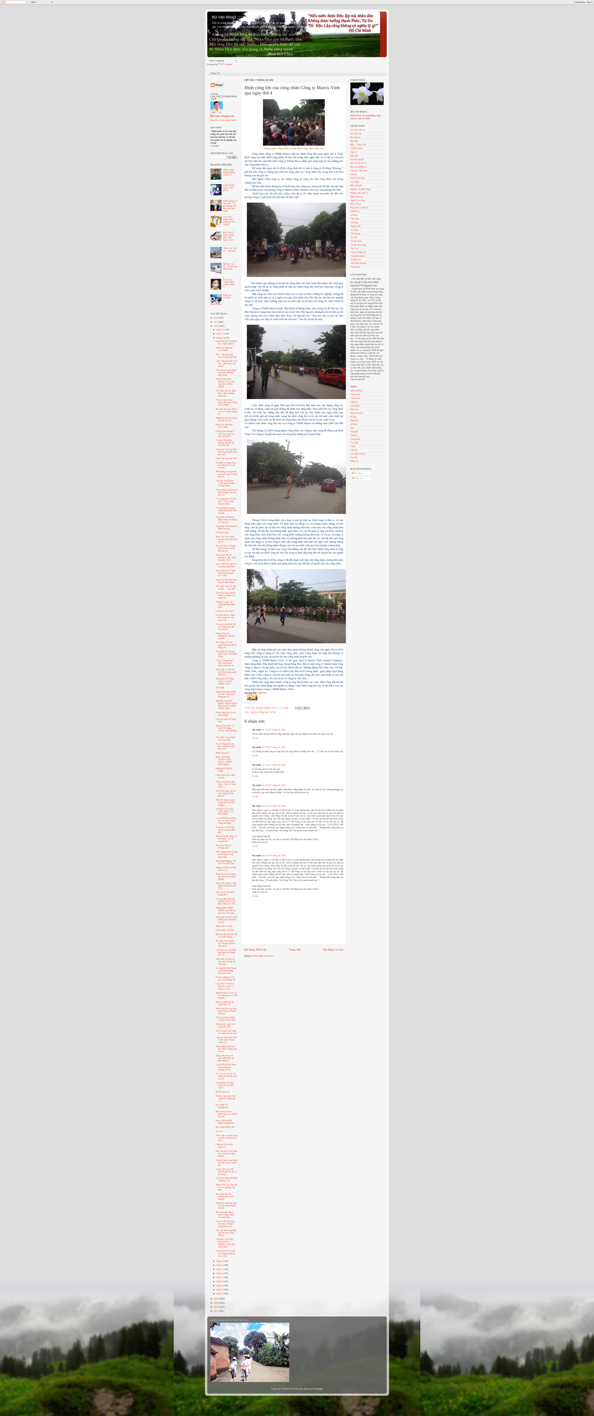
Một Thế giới (356, 185)
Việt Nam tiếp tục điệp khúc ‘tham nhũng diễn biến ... (225, 393)
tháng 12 (220, 329)
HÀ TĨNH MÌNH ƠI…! (226, 1127)
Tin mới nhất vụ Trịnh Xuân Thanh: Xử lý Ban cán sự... (225, 548)
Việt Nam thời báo (358, 263)
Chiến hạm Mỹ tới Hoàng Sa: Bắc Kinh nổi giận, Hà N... (226, 557)
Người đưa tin (356, 196)
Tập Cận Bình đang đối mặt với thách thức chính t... (226, 1232)
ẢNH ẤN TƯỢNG (227, 296)
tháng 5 (219, 1277)
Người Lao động (357, 200)
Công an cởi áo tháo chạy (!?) (224, 1145)
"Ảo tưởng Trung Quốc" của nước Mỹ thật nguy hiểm (226, 372)
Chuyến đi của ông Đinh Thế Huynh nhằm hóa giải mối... (226, 452)
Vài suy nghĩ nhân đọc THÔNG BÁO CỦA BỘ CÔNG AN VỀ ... (226, 901)
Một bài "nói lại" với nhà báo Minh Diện (230, 266)
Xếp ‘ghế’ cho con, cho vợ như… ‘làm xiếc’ (226, 587)
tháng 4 (219, 1281)
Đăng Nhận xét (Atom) (263, 956)
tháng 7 (219, 1269)
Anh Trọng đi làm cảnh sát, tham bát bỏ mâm (226, 1032)
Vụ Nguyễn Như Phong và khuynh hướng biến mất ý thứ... (226, 970)
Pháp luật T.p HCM (359, 207)
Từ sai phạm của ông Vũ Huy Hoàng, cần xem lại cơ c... (226, 492)
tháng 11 (220, 333)
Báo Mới (354, 141)
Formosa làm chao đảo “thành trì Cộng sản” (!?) (226, 1098)
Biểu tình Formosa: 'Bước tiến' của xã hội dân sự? (226, 1114)
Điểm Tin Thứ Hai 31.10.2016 (224, 349)
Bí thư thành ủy (222, 1092)
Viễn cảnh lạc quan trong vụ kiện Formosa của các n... (226, 1138)
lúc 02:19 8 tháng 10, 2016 (274, 855)
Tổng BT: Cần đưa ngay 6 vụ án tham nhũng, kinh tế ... (226, 1205)
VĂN (352, 446)
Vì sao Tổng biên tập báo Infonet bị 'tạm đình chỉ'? (225, 746)
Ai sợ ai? (219, 1131)
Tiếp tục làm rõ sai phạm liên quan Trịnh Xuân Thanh (226, 402)
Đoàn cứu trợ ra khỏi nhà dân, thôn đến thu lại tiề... (226, 539)
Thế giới (354, 431)
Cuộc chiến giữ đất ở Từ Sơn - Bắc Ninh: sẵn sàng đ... (226, 363)
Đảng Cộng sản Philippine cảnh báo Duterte (225, 635)
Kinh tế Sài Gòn (357, 178)
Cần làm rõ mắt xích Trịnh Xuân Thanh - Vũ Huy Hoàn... (226, 483)
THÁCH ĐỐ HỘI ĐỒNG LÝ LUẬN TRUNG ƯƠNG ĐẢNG (225, 383)
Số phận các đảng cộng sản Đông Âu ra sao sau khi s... (226, 465)
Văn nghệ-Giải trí (358, 454)
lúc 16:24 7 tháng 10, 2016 (274, 730)
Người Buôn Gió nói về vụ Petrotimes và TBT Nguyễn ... (226, 995)
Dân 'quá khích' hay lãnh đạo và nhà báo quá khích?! (226, 1153)
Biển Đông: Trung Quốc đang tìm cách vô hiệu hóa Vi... (226, 474)
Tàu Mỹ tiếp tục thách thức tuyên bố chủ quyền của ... (225, 617)
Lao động (354, 182)
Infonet (353, 174)
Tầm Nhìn (354, 219)
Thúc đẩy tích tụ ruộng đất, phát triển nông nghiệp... (226, 876)
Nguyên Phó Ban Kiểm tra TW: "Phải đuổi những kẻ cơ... (226, 694)
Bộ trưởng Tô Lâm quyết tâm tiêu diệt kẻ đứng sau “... (226, 644)
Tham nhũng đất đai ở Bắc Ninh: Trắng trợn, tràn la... (226, 1049)
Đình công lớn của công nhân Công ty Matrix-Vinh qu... (226, 1011)
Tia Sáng (354, 230)
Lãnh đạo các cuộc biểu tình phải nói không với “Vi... (226, 952)
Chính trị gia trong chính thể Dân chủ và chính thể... (226, 1162)
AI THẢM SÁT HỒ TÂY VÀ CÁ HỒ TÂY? (224, 1085)
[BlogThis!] (299, 708)
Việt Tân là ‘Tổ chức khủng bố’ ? (225, 893)
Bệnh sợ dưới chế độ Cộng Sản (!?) (225, 1003)
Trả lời (255, 738)
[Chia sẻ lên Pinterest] (308, 708)
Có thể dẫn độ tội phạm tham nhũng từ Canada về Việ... (226, 1067)
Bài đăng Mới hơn (255, 949)
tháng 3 (219, 1285)
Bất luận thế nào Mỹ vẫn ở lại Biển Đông (226, 935)
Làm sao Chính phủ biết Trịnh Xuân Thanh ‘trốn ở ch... (226, 1039)
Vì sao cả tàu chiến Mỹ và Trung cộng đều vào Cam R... (226, 626)
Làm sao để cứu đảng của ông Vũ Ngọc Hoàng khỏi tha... (225, 1223)
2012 (216, 1311)
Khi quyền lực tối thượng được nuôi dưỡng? (225, 1196)
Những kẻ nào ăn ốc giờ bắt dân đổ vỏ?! (226, 419)
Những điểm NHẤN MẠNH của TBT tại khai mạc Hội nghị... (226, 910)
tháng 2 (219, 1289)
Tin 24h (353, 237)
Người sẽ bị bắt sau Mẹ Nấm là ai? (226, 868)
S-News (353, 215)
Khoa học (354, 409)
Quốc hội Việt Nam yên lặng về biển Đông (226, 581)
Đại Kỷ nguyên (357, 159)
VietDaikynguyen (358, 256)
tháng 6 (219, 1273)
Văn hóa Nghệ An (358, 252)
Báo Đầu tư (355, 137)
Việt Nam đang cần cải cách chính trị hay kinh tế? (225, 793)
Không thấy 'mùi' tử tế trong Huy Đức (225, 1025)
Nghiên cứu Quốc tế (359, 193)
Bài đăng (358, 473)
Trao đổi (354, 443)
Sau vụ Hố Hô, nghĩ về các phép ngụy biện (226, 565)
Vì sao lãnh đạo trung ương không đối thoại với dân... (226, 510)
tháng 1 (219, 1293)
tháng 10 (220, 338)
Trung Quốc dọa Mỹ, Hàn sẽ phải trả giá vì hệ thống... (226, 1171)
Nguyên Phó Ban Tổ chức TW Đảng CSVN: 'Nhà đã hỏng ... (226, 729)
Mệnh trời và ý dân (224, 926)
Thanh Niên (355, 226)
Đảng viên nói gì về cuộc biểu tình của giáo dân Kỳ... (225, 1058)
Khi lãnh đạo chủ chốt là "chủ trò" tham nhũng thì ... (226, 411)
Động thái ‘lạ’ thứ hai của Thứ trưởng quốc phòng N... (226, 672)
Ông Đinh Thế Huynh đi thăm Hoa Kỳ (226, 527)
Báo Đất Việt (356, 133)
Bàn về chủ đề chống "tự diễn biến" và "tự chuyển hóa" (226, 838)
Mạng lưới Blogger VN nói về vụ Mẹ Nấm (226, 862)
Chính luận (355, 398)
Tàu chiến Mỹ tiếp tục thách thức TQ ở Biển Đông (226, 654)
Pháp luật (264, 712)
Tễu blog (354, 222)
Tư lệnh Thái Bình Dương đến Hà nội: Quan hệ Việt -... (225, 442)
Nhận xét (358, 478)
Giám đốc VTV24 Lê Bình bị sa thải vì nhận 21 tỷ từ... (225, 986)
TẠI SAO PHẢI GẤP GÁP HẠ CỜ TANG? (229, 221)
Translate (228, 64)
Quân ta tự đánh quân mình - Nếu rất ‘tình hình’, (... (226, 784)
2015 (216, 1299)
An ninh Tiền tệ (357, 130)
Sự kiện (353, 424)
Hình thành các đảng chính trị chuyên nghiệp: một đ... (225, 681)
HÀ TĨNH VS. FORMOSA (222, 1106)
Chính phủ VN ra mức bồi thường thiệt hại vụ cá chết (225, 1253)
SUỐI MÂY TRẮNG (225, 930)
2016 (216, 326)
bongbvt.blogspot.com (223, 116)
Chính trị (254, 712)
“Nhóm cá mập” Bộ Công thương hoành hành (225, 604)
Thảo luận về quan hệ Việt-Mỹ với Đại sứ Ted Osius (225, 961)
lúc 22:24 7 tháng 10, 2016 (274, 765)
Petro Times (355, 204)
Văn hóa (354, 450)
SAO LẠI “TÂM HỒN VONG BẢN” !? (229, 283)
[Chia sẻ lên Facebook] (305, 708)
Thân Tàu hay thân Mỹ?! (226, 458)
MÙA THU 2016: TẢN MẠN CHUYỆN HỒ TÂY (226, 885)
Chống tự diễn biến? (224, 611)
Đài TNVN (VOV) (358, 163)
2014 (216, 1303)
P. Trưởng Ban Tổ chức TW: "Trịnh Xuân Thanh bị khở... (226, 501)
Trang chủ (215, 73)
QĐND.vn (354, 211)
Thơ (352, 428)
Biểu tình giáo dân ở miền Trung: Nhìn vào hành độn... (225, 1214)
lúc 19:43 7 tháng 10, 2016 (274, 747)
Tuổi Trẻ (354, 248)
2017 (216, 322)
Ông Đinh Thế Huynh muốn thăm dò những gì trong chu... (226, 519)
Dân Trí (353, 152)
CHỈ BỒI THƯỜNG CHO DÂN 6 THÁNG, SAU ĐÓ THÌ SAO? (225, 1243)
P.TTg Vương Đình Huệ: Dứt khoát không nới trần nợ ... (226, 663)
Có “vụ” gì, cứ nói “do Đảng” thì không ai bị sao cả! (226, 1076)
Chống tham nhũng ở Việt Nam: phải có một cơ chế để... (225, 433)
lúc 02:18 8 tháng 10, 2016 (274, 806)
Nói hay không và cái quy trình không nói (225, 978)
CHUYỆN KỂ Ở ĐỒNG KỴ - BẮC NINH (226, 342)
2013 (216, 1307)
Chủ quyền (355, 405)
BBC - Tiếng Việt (358, 144)
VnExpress (355, 267)
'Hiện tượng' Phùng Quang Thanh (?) (229, 172)
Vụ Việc (272, 712)
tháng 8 (219, 1265)
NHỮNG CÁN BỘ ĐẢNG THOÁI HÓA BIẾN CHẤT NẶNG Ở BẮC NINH (226, 705)
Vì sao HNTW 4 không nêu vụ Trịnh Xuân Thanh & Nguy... (226, 820)
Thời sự (353, 435)
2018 (216, 318)
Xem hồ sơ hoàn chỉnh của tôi (223, 120)
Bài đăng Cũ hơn (333, 949)
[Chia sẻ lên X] (302, 708)
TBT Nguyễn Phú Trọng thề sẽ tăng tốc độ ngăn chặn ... (226, 854)
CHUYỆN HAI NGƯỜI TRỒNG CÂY (226, 1179)
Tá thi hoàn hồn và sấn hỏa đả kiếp (226, 713)
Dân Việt (354, 156)
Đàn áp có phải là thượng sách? (223, 846)
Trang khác (355, 439)
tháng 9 (219, 1261)
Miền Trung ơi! (222, 753)
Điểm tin (354, 461)
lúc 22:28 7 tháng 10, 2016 (274, 785)
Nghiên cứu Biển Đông (360, 189)
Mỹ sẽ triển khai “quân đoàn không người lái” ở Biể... (226, 573)
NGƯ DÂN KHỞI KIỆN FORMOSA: (225, 1122)
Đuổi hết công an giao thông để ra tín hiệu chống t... (225, 802)
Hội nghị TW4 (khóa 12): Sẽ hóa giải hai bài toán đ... (225, 943)
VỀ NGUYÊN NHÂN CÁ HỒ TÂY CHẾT (226, 1018)
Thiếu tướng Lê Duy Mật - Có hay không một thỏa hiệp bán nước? (230, 206)
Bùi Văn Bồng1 (224, 17)
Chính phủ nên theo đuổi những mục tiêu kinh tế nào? (226, 919)
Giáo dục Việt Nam (358, 170)
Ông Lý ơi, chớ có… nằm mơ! (230, 249)
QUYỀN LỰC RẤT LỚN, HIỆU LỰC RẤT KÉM (225, 811)
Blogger (319, 1389)
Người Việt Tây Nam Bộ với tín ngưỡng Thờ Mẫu (226, 1187)
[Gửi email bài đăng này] (296, 708)
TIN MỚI (220, 688)
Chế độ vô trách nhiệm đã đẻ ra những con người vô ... (226, 595)
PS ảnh (353, 417)
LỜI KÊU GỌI (222, 533)
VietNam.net (355, 259)
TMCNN (262, 692)
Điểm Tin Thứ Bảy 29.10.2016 (224, 425)
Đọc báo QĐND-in (358, 167)
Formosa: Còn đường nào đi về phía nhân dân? (225, 829)
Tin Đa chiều (356, 241)
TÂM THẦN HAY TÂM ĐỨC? (229, 187)
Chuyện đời (355, 394)
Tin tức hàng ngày (358, 245)
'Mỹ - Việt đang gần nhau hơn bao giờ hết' (226, 355)
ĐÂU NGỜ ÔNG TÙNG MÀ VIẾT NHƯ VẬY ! (228, 236)
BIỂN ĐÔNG (356, 391)
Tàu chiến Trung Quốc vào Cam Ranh (226, 738)
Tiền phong (355, 233)
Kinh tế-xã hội (356, 413)
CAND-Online (356, 148)
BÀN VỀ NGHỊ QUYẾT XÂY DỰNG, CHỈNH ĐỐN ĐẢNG (224, 761)
